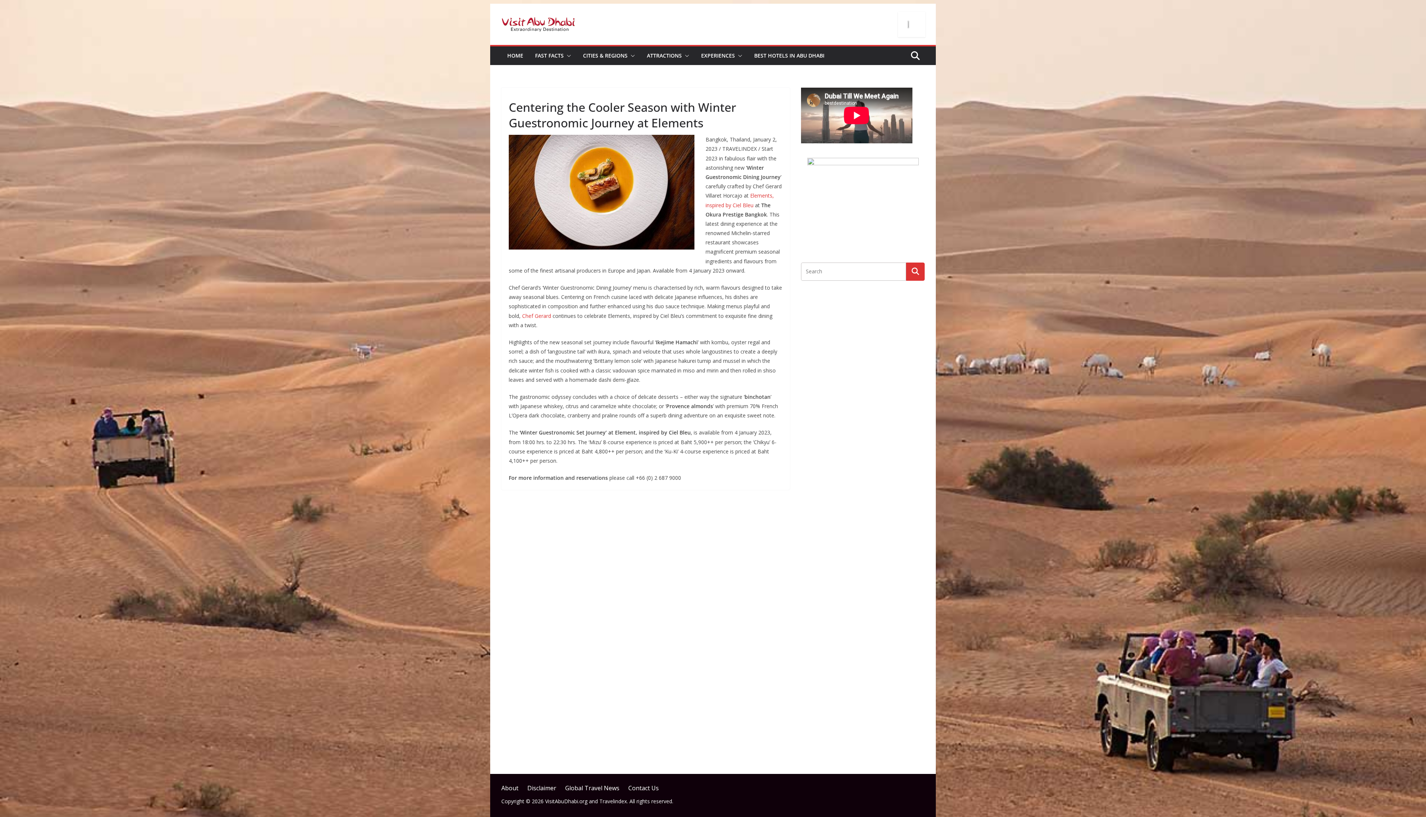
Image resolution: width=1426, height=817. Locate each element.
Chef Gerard (536, 315)
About (509, 788)
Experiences (718, 55)
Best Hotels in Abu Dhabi (789, 55)
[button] (567, 56)
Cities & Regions (605, 55)
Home (515, 55)
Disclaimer (541, 788)
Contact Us (643, 788)
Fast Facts (549, 55)
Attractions (664, 55)
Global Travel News (592, 788)
